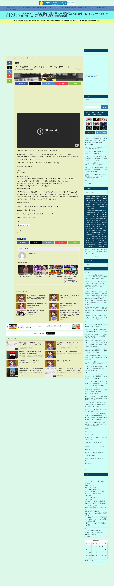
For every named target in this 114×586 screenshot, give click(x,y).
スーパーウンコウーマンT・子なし (94, 491)
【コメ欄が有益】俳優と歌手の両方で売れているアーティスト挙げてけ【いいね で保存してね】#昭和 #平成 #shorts (95, 532)
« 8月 (86, 560)
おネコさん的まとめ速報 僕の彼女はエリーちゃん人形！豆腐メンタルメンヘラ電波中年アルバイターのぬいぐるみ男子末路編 (96, 276)
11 (96, 549)
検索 (86, 104)
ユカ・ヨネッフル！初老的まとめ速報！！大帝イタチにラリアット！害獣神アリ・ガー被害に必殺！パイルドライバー (96, 169)
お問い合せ (96, 256)
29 (86, 558)
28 (106, 555)
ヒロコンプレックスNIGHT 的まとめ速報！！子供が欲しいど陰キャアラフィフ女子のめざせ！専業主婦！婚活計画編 (96, 176)
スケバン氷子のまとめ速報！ (93, 493)
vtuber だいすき (89, 485)
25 (96, 555)
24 (93, 555)
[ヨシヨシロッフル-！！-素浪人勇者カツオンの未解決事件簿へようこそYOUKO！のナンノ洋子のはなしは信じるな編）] (96, 404)
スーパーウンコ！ (89, 321)
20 (102, 552)
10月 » (91, 560)
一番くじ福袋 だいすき (91, 497)
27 (102, 555)
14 (106, 549)
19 (99, 552)
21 (106, 552)
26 (99, 555)
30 (90, 558)
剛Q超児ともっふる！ (90, 449)
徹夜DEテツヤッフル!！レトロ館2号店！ (95, 446)
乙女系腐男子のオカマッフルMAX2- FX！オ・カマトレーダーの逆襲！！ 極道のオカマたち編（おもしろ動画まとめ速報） (96, 317)
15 (86, 552)
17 (93, 552)
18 (96, 552)
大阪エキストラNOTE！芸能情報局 (95, 501)
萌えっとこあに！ (89, 180)
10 (93, 549)
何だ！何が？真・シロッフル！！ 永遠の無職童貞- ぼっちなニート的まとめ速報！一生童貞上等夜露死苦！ (96, 336)
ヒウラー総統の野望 (90, 455)
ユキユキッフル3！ (89, 428)
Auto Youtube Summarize (31, 217)
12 (99, 549)
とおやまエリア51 (90, 495)
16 (90, 552)
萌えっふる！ (88, 431)
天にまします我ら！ (90, 434)
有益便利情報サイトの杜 (92, 511)
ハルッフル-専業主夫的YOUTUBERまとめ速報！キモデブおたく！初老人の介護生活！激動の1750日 (96, 357)
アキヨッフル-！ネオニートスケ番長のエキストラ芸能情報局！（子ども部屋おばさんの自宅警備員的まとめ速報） (96, 398)
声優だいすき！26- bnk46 (92, 499)
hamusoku (79, 69)
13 (102, 549)
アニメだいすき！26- (91, 487)
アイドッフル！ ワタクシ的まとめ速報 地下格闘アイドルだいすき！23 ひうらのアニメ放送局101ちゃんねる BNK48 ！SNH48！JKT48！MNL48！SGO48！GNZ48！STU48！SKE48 (96, 140)
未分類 (17, 63)
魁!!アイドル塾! (89, 463)
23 (90, 555)
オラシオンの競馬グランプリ (93, 489)
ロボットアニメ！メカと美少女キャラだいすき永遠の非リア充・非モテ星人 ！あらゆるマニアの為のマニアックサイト (96, 350)
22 (86, 555)
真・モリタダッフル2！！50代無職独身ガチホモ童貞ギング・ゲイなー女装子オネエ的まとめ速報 (96, 519)
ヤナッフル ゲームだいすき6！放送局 (94, 452)
